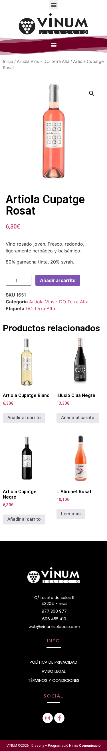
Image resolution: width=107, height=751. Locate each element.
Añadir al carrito (58, 280)
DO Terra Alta (40, 308)
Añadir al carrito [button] (24, 417)
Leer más (71, 514)
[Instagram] (48, 718)
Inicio (8, 61)
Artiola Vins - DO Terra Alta (43, 61)
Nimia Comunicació (85, 746)
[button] (53, 4)
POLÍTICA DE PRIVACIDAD (53, 662)
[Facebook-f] (59, 718)
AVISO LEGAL (54, 671)
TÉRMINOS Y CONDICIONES (53, 680)
